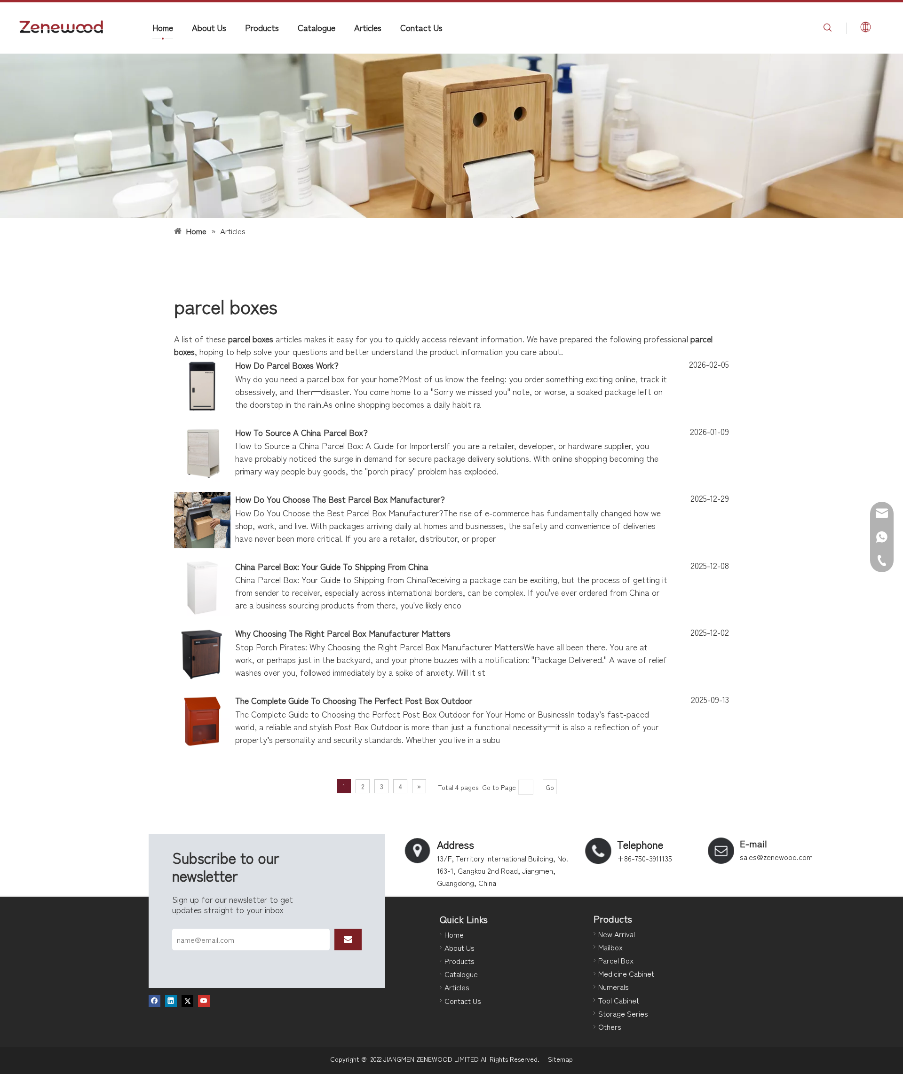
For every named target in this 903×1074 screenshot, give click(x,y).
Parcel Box (616, 960)
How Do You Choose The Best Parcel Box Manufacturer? (340, 499)
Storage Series (623, 1013)
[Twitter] (187, 1001)
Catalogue (316, 27)
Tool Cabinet (618, 1000)
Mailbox (610, 947)
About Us (209, 27)
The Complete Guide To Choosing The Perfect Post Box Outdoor (353, 700)
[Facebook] (154, 1001)
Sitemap (560, 1059)
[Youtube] (204, 1001)
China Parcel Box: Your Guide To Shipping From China (331, 566)
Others (609, 1026)
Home (162, 27)
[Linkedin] (171, 1001)
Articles (367, 27)
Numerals (613, 986)
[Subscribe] (348, 939)
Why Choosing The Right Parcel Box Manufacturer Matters (343, 633)
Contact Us (421, 27)
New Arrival (616, 934)
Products (262, 27)
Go (550, 787)
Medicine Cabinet (626, 973)
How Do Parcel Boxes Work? (287, 365)
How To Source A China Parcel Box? (301, 432)
